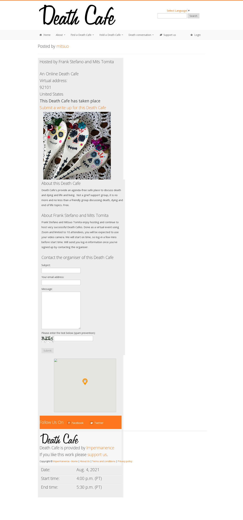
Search (193, 15)
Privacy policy (125, 461)
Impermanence (100, 448)
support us (97, 454)
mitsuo (62, 46)
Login (197, 35)
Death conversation (140, 35)
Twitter (99, 423)
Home (47, 35)
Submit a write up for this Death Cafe (73, 107)
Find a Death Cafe (81, 35)
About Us (85, 461)
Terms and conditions (103, 461)
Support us (169, 35)
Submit (48, 350)
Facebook (77, 423)
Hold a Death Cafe (110, 35)
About (60, 35)
